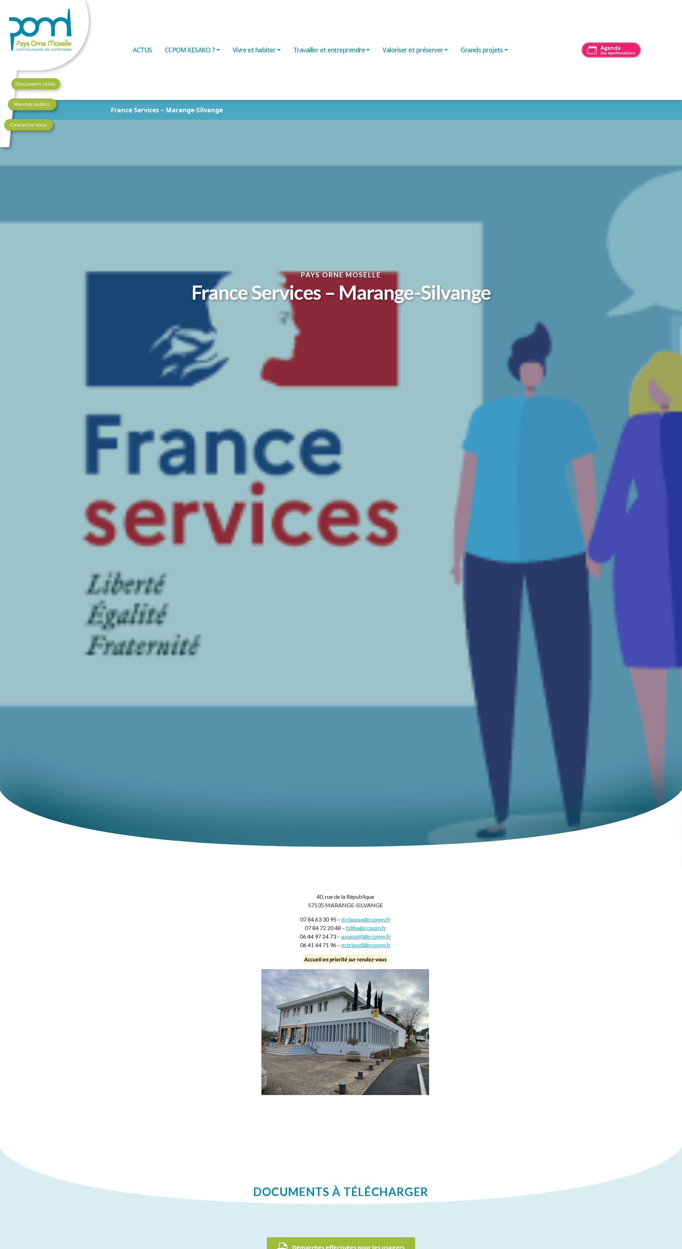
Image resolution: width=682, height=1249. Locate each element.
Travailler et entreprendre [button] (329, 50)
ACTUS (142, 50)
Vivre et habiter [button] (254, 50)
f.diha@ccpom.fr (366, 927)
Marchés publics (32, 104)
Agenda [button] (617, 49)
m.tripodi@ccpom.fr (366, 944)
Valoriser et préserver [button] (413, 50)
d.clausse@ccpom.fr (365, 919)
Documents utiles (36, 84)
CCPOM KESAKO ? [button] (190, 50)
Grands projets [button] (482, 50)
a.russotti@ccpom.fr (366, 936)
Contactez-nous (28, 125)
